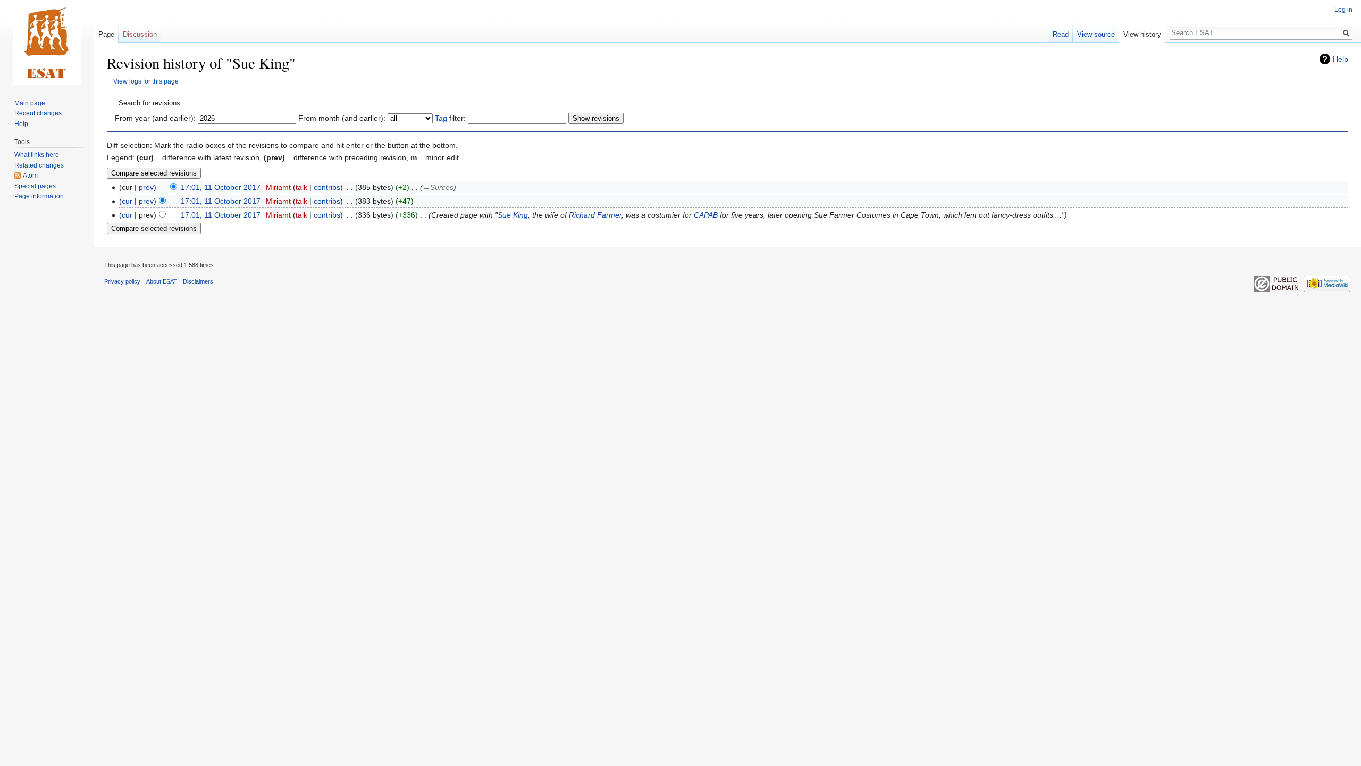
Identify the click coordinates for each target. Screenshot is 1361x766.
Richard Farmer (595, 215)
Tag (441, 118)
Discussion (140, 34)
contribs (327, 187)
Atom (30, 175)
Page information (39, 196)
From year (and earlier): (155, 118)
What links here (36, 155)
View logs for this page (146, 81)
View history (1142, 34)
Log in (1343, 9)
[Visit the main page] (46, 42)
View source (1096, 34)
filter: (450, 118)
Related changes (39, 165)
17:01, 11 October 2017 (221, 187)
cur (127, 201)
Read (1061, 34)
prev (146, 187)
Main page (29, 103)
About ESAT (161, 281)
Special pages (35, 186)
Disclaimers (198, 281)
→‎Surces (438, 187)
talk (301, 187)
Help (1340, 59)
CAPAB (706, 215)
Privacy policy (122, 281)
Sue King (513, 215)
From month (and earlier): (341, 118)
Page (106, 34)
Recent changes (38, 113)
